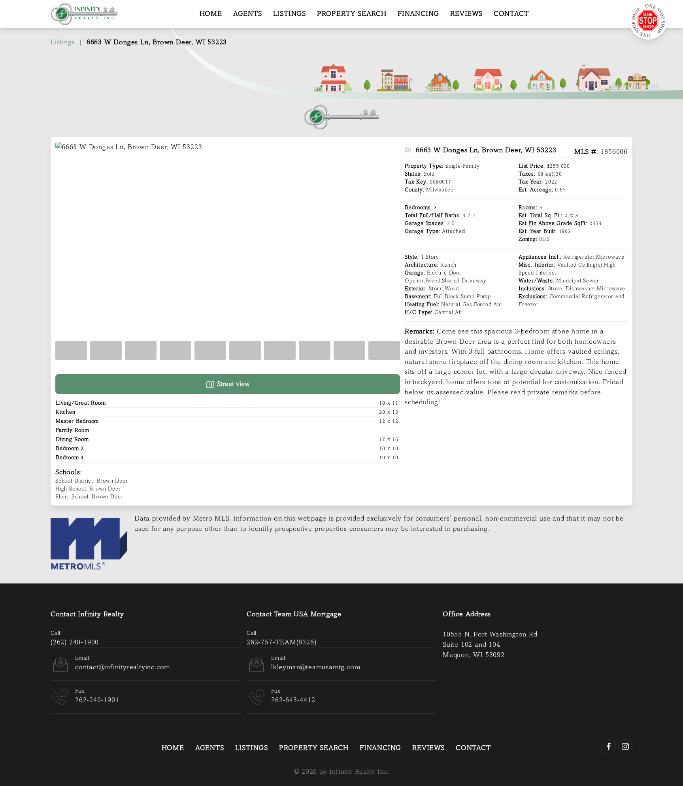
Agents (247, 13)
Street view (232, 384)
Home (211, 13)
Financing (418, 13)
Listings (289, 13)
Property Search (352, 13)
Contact (511, 13)
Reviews (466, 13)
